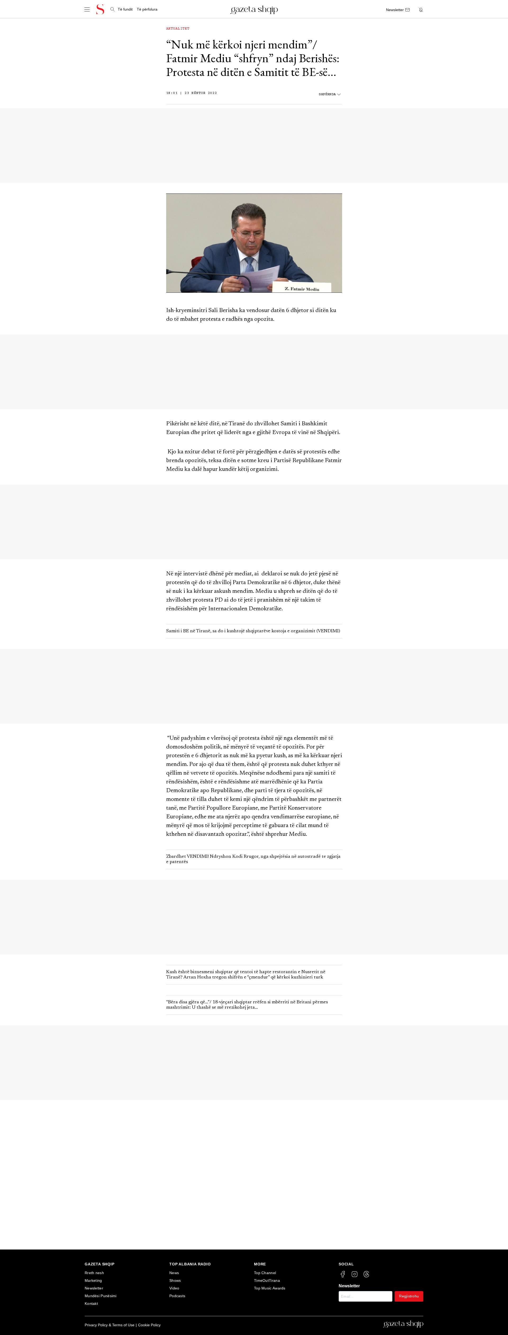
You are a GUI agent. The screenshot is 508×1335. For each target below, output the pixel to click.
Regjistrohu (409, 1296)
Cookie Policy (149, 1325)
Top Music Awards (269, 1288)
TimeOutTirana (267, 1280)
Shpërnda (327, 95)
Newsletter (94, 1288)
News (174, 1273)
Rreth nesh (94, 1273)
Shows (175, 1280)
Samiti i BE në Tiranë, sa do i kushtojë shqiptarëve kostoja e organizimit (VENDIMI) (253, 631)
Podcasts (177, 1296)
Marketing (93, 1280)
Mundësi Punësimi (101, 1296)
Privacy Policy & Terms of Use (109, 1325)
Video (174, 1288)
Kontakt (91, 1303)
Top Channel (265, 1273)
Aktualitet (177, 29)
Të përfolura (147, 9)
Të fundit (125, 9)
